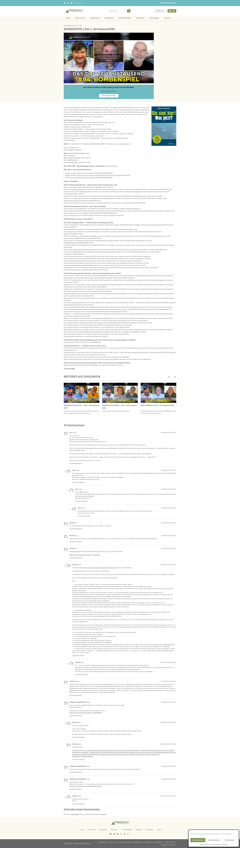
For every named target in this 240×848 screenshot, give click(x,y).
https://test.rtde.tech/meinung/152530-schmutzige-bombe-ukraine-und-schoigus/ (133, 196)
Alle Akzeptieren (197, 840)
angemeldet (75, 814)
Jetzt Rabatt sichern (103, 842)
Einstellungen (229, 840)
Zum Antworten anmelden (75, 463)
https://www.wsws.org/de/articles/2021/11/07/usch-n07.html (127, 263)
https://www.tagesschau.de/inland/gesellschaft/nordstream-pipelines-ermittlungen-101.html (120, 323)
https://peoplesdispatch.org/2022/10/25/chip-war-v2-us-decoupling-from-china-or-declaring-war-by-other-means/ (105, 265)
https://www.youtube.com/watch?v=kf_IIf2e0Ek (84, 555)
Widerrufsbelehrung (138, 842)
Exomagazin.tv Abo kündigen (168, 844)
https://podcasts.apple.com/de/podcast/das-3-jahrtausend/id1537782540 (103, 175)
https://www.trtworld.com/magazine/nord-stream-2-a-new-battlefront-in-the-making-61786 (96, 327)
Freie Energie (154, 18)
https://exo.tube (112, 166)
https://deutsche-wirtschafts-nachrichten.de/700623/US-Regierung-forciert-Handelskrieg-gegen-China (100, 229)
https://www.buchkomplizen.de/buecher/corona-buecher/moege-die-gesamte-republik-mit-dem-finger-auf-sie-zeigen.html (107, 359)
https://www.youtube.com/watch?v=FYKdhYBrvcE (99, 567)
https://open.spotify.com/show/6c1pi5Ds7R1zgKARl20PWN (92, 173)
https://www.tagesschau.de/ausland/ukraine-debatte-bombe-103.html (88, 187)
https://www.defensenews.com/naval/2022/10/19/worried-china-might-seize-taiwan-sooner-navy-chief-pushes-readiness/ (107, 256)
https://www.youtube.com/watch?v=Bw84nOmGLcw (82, 201)
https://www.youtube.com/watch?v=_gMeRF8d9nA (85, 712)
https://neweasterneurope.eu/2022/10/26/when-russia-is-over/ (86, 270)
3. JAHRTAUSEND (125, 18)
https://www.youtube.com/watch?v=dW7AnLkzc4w (85, 786)
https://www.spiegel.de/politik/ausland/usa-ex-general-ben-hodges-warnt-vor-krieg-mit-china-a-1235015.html (103, 261)
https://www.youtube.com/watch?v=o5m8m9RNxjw (82, 342)
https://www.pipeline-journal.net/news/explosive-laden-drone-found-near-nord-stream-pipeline (138, 307)
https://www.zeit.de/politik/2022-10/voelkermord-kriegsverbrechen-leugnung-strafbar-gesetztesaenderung (102, 209)
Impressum (225, 844)
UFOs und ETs (80, 18)
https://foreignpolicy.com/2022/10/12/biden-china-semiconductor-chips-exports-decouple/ (125, 267)
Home (68, 18)
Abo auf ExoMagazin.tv (122, 144)
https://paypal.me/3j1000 (73, 150)
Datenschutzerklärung (215, 844)
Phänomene (109, 18)
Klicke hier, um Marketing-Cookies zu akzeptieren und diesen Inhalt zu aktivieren (108, 58)
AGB (118, 842)
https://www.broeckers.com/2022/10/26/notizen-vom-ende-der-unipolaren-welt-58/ (94, 215)
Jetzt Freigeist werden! (167, 3)
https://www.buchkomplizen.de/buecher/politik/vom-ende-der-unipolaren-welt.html (93, 365)
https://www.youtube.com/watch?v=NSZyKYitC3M (111, 334)
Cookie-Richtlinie (204, 844)
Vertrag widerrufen (148, 842)
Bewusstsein (95, 18)
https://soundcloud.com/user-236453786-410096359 (93, 178)
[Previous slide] (169, 376)
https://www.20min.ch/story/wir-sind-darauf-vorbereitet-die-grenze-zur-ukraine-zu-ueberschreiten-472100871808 (104, 203)
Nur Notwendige (213, 840)
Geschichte (140, 18)
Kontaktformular (159, 842)
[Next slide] (174, 376)
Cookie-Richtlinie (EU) (170, 842)
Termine (167, 18)
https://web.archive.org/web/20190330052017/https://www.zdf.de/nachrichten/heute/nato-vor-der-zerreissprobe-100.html (107, 259)
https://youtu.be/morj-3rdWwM (118, 357)
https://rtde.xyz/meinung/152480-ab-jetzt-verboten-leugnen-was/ (151, 211)
